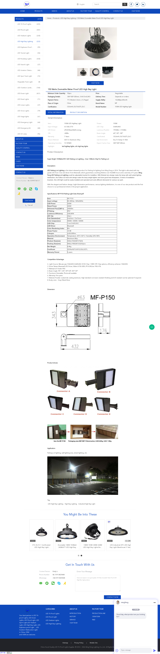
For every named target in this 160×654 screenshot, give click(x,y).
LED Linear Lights (29, 105)
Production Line (98, 613)
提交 (8, 652)
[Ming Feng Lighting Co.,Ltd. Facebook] (131, 4)
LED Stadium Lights (29, 36)
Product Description (78, 112)
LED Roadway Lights (29, 59)
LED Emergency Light (29, 122)
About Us (70, 11)
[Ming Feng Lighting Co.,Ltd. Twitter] (137, 4)
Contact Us (118, 11)
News (18, 157)
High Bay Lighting (71, 504)
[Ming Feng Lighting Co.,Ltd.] (19, 188)
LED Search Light (29, 64)
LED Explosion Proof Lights (29, 47)
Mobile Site (94, 643)
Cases (18, 161)
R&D (93, 620)
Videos (54, 11)
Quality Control (102, 11)
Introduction (75, 613)
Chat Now (136, 11)
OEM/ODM (96, 616)
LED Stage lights (29, 116)
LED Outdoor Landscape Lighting (29, 88)
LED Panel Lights (29, 99)
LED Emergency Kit (29, 128)
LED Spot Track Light (29, 76)
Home (22, 11)
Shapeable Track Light (29, 82)
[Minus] (154, 602)
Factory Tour (86, 11)
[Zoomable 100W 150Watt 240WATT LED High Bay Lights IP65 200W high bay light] (67, 532)
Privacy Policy (78, 643)
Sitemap (65, 643)
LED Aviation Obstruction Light (29, 70)
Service (73, 620)
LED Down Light (29, 93)
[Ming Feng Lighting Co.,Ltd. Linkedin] (143, 4)
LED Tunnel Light (29, 53)
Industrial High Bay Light (86, 504)
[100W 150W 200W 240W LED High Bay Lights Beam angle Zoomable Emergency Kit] (93, 532)
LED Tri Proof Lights (29, 24)
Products (38, 11)
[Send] (154, 650)
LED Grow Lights (29, 111)
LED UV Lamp (29, 134)
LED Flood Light (29, 30)
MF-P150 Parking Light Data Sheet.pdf (71, 194)
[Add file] (116, 650)
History (73, 616)
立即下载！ (3, 652)
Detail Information (55, 112)
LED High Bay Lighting (29, 41)
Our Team (73, 623)
